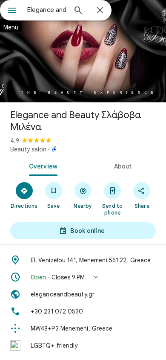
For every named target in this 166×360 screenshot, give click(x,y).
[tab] (41, 165)
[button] (83, 277)
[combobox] (46, 10)
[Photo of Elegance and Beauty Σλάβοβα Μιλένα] (83, 51)
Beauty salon (28, 149)
